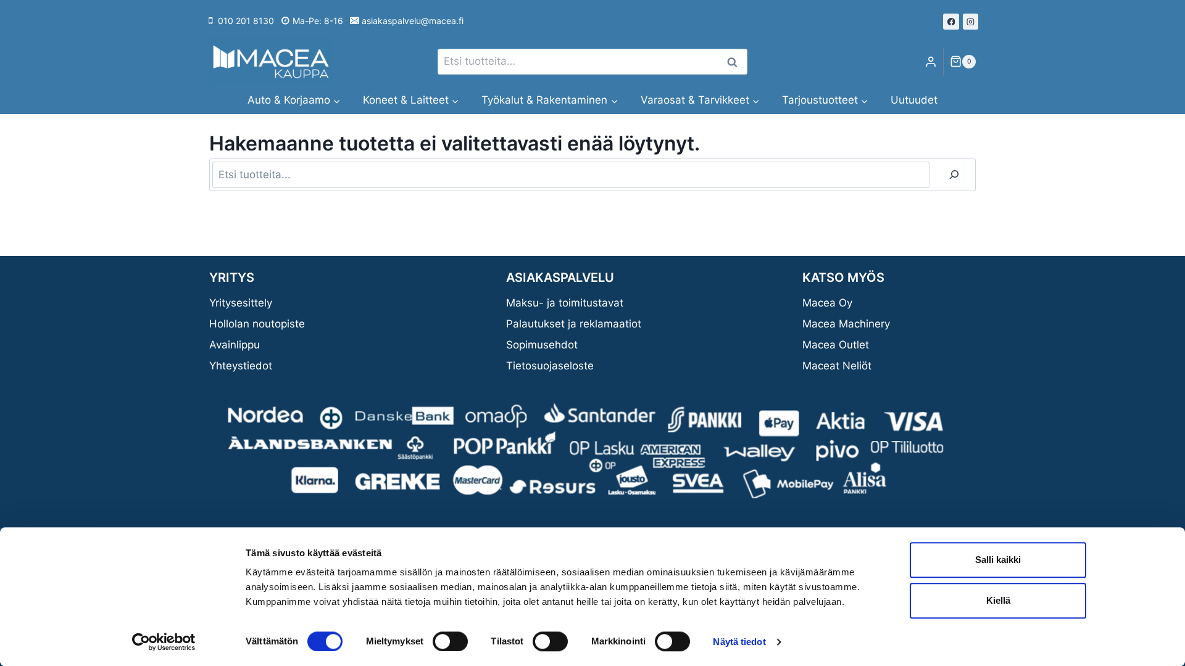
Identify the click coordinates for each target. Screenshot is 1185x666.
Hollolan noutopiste (257, 324)
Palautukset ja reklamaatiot (573, 324)
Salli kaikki (998, 559)
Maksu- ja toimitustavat (564, 303)
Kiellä (998, 600)
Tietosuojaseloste (550, 366)
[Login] (931, 62)
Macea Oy (827, 303)
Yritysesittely (240, 303)
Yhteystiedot (240, 366)
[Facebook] (951, 22)
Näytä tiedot (739, 641)
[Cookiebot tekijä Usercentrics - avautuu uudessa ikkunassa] (164, 642)
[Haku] (954, 175)
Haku (735, 62)
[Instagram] (971, 22)
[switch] (450, 641)
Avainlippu (234, 345)
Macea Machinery (846, 324)
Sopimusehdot (542, 345)
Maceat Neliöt (836, 366)
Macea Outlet (835, 345)
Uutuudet (914, 100)
